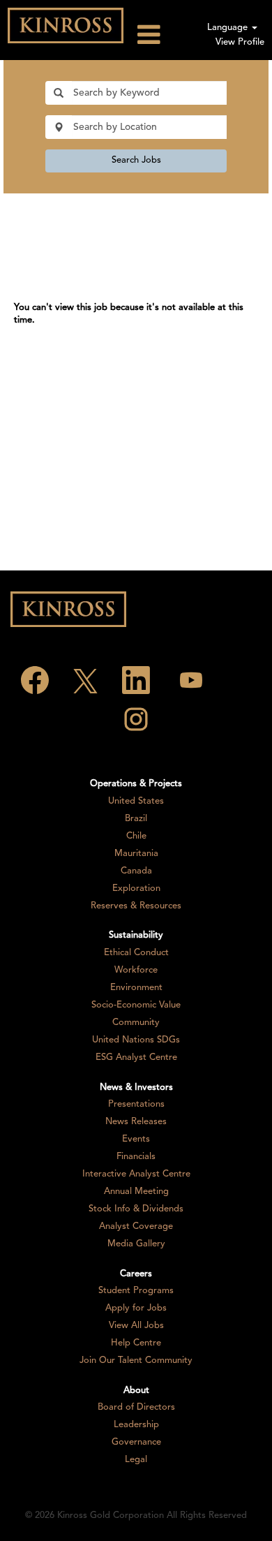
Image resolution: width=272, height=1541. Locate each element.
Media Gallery (136, 1243)
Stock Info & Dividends (136, 1209)
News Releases (136, 1121)
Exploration (136, 888)
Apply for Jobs (136, 1308)
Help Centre (136, 1343)
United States (136, 801)
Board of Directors (136, 1407)
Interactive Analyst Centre (136, 1174)
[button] (163, 35)
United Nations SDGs (136, 1040)
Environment (136, 987)
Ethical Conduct (136, 952)
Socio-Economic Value (136, 1005)
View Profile (240, 42)
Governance (136, 1442)
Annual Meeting (136, 1191)
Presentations (136, 1104)
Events (136, 1139)
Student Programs (136, 1290)
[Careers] (65, 25)
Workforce (136, 970)
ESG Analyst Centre (136, 1057)
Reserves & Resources (136, 905)
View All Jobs (136, 1325)
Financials (136, 1156)
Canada (136, 871)
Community (136, 1022)
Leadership (136, 1424)
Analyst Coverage (136, 1226)
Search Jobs (136, 160)
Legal (136, 1459)
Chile (136, 836)
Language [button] (228, 27)
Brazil (136, 818)
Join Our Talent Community (136, 1360)
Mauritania (136, 853)
